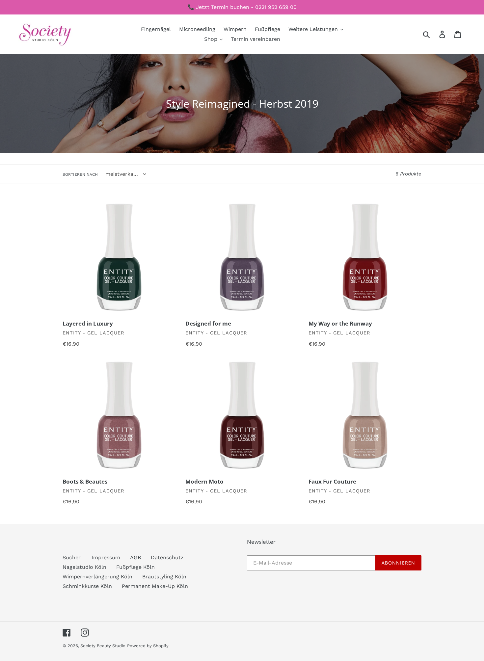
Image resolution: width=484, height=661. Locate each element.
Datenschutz (167, 557)
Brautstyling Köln (164, 576)
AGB (135, 557)
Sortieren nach (80, 174)
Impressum (106, 557)
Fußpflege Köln (135, 567)
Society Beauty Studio (102, 645)
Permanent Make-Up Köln (155, 586)
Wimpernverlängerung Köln (97, 576)
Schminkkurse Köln (87, 586)
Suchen (72, 557)
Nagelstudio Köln (84, 567)
